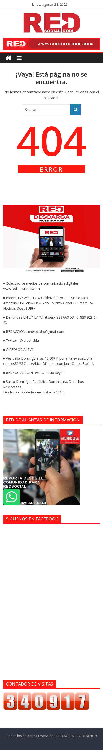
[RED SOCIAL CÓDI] (8, 58)
